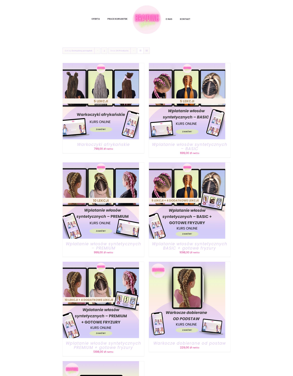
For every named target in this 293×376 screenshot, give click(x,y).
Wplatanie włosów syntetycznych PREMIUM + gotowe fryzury (103, 345)
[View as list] (147, 51)
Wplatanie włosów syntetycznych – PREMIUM (103, 246)
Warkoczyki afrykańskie (103, 144)
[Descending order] (104, 51)
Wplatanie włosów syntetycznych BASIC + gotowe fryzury (189, 246)
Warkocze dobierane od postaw (189, 343)
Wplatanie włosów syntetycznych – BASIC (189, 146)
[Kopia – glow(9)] (146, 5)
